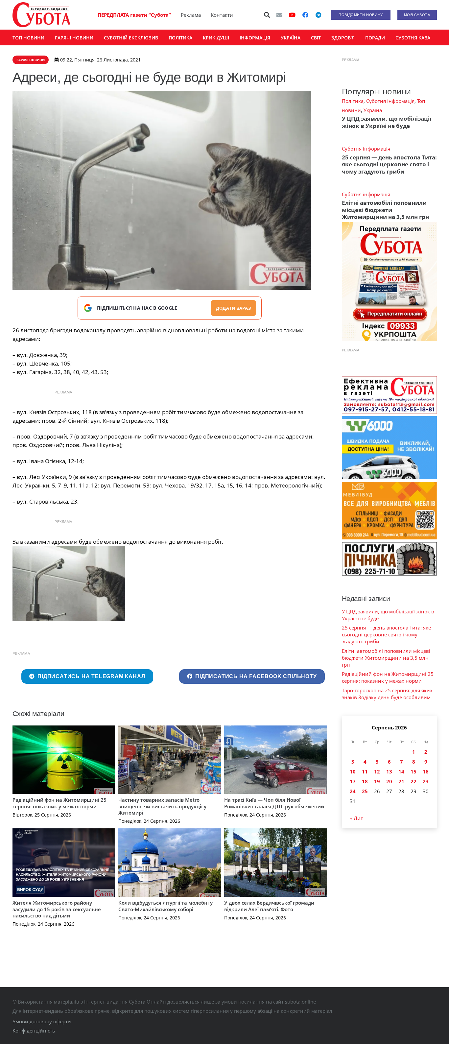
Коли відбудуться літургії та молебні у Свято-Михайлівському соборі (165, 906)
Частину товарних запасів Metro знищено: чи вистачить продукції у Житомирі (162, 806)
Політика (353, 101)
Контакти (222, 15)
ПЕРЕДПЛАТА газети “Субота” (134, 15)
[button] (266, 15)
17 (353, 781)
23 (426, 781)
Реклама (191, 15)
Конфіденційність (33, 1030)
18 (365, 781)
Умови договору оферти (41, 1021)
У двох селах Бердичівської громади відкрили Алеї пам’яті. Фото (269, 906)
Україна (373, 110)
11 (365, 771)
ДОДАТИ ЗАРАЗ (233, 308)
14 (401, 771)
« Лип (357, 818)
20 (389, 781)
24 (353, 791)
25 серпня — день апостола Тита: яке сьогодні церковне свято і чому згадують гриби (389, 164)
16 (426, 771)
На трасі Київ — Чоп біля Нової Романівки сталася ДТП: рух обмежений (274, 803)
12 (377, 771)
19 (377, 781)
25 (365, 791)
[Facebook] (305, 15)
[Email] (279, 15)
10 (353, 771)
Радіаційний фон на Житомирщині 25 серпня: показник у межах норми (59, 803)
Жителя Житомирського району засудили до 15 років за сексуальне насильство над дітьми (56, 909)
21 (401, 781)
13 (389, 771)
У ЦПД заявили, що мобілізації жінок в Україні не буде (386, 122)
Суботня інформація (390, 101)
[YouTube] (292, 15)
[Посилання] (41, 14)
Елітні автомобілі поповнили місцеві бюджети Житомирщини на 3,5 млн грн (385, 210)
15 (413, 771)
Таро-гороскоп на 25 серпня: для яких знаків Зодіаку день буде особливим (387, 693)
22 (413, 781)
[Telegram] (318, 15)
